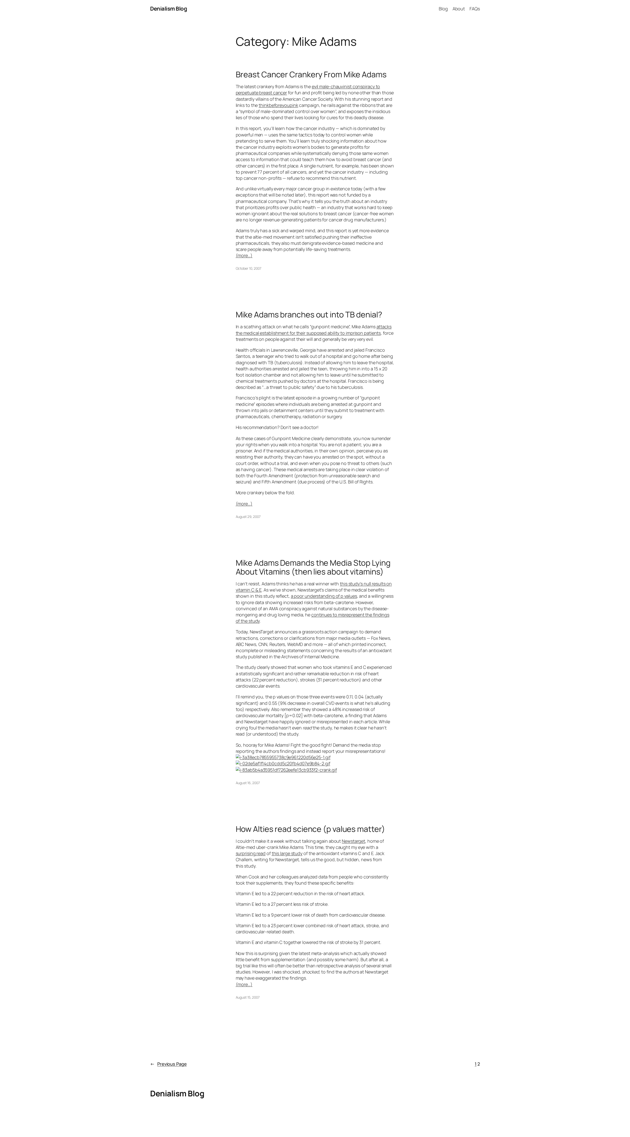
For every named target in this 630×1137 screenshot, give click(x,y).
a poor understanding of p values (324, 596)
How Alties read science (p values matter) (310, 828)
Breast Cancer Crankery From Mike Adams (311, 74)
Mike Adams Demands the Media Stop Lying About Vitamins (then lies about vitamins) (313, 567)
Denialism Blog (168, 8)
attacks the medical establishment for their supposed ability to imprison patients (314, 330)
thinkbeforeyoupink (278, 105)
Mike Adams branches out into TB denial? (309, 314)
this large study (287, 853)
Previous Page (168, 1064)
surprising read (251, 853)
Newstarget (353, 841)
